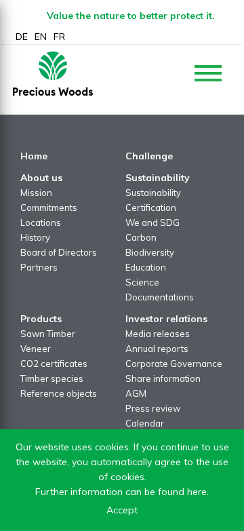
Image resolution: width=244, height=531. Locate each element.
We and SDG (152, 222)
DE (22, 37)
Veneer (35, 348)
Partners (39, 267)
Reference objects (58, 393)
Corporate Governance (173, 363)
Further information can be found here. (122, 492)
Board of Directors (58, 252)
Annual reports (156, 348)
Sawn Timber (47, 333)
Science (142, 282)
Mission (36, 192)
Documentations (159, 297)
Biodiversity (149, 252)
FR (59, 37)
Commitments (48, 207)
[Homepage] (53, 74)
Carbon (141, 237)
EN (41, 37)
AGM (135, 393)
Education (145, 267)
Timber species (51, 378)
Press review (152, 408)
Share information (163, 378)
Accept (122, 510)
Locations (40, 222)
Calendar (144, 423)
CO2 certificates (53, 363)
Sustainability (153, 192)
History (35, 237)
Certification (150, 207)
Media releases (157, 333)
